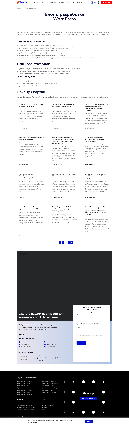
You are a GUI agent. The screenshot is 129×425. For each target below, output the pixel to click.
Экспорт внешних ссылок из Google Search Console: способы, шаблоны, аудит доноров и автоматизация (64, 140)
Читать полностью (24, 128)
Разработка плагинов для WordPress (27, 409)
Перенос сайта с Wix (47, 390)
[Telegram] (92, 2)
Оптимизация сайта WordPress (26, 407)
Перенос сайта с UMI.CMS (48, 392)
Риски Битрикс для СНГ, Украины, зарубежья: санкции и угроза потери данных (64, 209)
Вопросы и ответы (46, 412)
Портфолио (53, 2)
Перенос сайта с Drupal (24, 385)
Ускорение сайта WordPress (25, 405)
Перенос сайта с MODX (23, 392)
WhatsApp (96, 323)
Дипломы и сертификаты (48, 405)
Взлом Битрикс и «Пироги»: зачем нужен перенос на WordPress (31, 208)
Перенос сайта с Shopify (24, 383)
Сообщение (79, 331)
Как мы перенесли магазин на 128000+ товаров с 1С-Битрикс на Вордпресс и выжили (97, 176)
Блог (68, 2)
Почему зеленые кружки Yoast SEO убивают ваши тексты (63, 105)
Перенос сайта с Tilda (47, 385)
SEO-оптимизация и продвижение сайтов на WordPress (31, 138)
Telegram (88, 323)
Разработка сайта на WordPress (26, 403)
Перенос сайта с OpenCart (24, 394)
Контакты (80, 2)
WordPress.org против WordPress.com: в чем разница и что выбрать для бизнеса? (31, 176)
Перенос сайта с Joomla (24, 388)
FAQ (73, 2)
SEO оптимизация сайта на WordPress (28, 412)
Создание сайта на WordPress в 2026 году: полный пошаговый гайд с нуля (63, 176)
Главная (36, 2)
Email (80, 323)
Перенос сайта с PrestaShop (49, 388)
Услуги (44, 2)
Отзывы (61, 2)
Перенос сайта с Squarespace (49, 383)
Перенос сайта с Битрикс (24, 381)
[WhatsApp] (99, 2)
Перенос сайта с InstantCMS (25, 390)
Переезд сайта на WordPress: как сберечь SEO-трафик (31, 105)
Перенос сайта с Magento (48, 381)
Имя (78, 314)
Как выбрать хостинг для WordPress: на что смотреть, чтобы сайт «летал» (95, 139)
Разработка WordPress (22, 8)
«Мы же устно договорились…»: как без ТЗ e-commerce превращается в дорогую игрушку (96, 107)
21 (69, 242)
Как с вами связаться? (82, 321)
